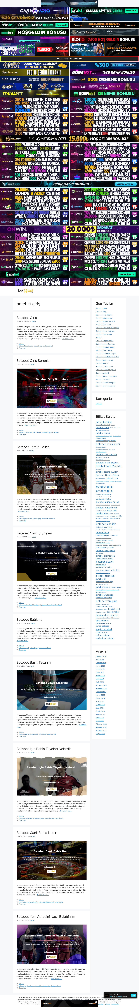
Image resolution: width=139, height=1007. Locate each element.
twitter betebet (56, 986)
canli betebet (113, 612)
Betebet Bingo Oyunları (104, 341)
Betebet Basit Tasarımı (34, 662)
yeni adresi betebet (44, 648)
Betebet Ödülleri (102, 363)
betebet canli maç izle (106, 454)
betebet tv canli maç (104, 582)
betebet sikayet (104, 561)
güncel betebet (102, 626)
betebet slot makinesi (49, 734)
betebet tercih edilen (48, 518)
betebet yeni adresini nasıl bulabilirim (38, 986)
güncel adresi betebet (103, 623)
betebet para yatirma (105, 547)
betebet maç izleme (104, 527)
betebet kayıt (102, 513)
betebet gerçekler (100, 483)
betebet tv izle (103, 587)
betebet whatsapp (104, 595)
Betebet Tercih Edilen (33, 447)
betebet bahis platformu (106, 441)
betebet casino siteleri (26, 605)
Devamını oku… (68, 339)
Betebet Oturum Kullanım (115, 545)
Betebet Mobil (102, 532)
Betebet (21, 344)
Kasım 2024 (100, 676)
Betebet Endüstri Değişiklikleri (107, 357)
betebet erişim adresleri (115, 481)
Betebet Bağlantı (29, 619)
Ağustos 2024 (101, 685)
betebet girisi (104, 486)
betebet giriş (38, 346)
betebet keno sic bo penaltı (102, 518)
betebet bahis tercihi (101, 447)
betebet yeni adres (104, 598)
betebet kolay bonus (115, 518)
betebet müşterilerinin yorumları (103, 538)
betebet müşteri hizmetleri (107, 535)
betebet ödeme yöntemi (101, 609)
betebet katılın (112, 510)
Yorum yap (22, 348)
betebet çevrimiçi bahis (104, 606)
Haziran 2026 (101, 656)
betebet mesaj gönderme (114, 529)
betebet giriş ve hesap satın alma (104, 496)
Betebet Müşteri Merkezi (105, 321)
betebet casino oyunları (107, 472)
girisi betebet (102, 620)
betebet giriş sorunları (34, 432)
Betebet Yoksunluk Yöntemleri (107, 328)
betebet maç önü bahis (101, 529)
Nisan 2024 (100, 698)
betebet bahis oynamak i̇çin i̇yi (28, 902)
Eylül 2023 (100, 721)
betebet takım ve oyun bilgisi (103, 573)
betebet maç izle (106, 523)
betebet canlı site (100, 469)
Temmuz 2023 (101, 727)
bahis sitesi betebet (103, 425)
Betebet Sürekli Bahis (104, 315)
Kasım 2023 (100, 714)
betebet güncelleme (115, 505)
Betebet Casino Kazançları (106, 354)
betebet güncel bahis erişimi (103, 505)
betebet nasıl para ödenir (102, 545)
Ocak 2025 (100, 672)
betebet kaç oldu (116, 516)
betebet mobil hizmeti (56, 818)
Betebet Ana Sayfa (103, 379)
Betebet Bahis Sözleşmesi (106, 370)
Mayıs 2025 (100, 666)
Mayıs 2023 (100, 734)
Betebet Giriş (27, 318)
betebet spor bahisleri (107, 570)
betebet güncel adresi (107, 502)
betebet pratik (99, 553)
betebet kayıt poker (114, 513)
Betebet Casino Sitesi (107, 475)
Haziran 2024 (101, 692)
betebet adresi (103, 433)
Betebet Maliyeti (48, 346)
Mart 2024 (100, 701)
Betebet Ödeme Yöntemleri (106, 376)
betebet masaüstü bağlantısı (103, 521)
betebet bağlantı (24, 648)
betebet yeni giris (106, 600)
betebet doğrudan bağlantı (102, 481)
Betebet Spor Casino (104, 334)
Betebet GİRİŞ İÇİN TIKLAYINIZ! (69, 59)
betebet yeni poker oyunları (102, 604)
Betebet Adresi (101, 308)
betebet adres (102, 427)
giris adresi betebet (103, 618)
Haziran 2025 (101, 663)
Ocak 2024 (100, 708)
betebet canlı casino (103, 460)
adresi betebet (104, 422)
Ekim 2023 (100, 718)
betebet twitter (116, 587)
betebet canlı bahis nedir (46, 902)
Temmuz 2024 (101, 689)
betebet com (112, 478)
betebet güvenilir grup (34, 518)
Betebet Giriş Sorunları (34, 361)
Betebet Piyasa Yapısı (104, 350)
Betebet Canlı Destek (107, 462)
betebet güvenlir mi (106, 507)
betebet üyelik (114, 609)
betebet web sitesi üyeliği (112, 590)
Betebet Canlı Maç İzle (108, 466)
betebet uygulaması (101, 590)
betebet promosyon (105, 556)
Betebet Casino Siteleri (34, 533)
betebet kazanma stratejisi (102, 516)
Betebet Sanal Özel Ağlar (105, 383)
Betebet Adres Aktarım (26, 346)
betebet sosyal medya (103, 567)
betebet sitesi (101, 565)
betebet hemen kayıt (101, 510)
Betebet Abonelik (102, 373)
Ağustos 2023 (101, 724)
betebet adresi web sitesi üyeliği (104, 436)
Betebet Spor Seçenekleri (105, 386)
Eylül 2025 (100, 659)
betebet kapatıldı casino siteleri (52, 605)
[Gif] (69, 138)
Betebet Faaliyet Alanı (104, 366)
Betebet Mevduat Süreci (105, 347)
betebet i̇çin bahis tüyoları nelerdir (38, 818)
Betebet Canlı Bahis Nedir (36, 833)
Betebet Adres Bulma (104, 318)
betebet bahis (101, 438)
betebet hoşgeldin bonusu (50, 432)
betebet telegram (105, 575)
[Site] (34, 101)
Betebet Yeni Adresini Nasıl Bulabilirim (46, 917)
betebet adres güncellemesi (102, 430)
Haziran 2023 (101, 730)
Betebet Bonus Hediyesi (105, 331)
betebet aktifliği (117, 436)
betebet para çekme (105, 550)
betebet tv (101, 579)
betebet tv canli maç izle (102, 584)
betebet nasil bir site (103, 543)
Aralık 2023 (100, 711)
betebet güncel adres (103, 499)
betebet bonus (101, 452)
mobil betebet (102, 632)
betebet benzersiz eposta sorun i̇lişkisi (105, 449)
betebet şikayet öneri (101, 612)
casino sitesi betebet (107, 615)
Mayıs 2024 (100, 695)
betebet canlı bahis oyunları (102, 457)
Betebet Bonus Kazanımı (105, 344)
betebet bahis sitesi (108, 444)
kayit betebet (104, 629)
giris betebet (115, 618)
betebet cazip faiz (100, 478)
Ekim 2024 (100, 679)
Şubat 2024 (100, 705)
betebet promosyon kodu (104, 558)
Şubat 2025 (100, 669)
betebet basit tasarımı (26, 734)
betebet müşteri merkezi (104, 540)
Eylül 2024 (100, 682)
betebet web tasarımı (101, 592)
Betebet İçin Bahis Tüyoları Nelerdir (44, 749)
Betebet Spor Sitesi (103, 325)
